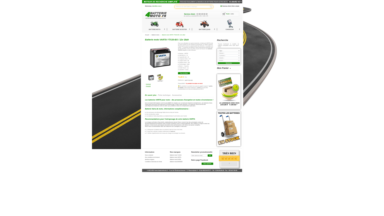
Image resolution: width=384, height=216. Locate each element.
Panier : (228, 14)
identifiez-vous (156, 6)
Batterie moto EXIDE (175, 159)
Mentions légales (149, 159)
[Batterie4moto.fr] (159, 14)
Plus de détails (184, 73)
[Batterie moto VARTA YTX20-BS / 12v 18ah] (151, 74)
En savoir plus (150, 95)
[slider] (229, 158)
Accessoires (177, 95)
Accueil (147, 35)
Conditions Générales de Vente (153, 161)
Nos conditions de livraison (152, 157)
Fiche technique (164, 95)
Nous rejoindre (207, 163)
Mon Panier (223, 68)
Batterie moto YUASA (176, 155)
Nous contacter (149, 155)
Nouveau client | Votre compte (230, 6)
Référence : (181, 80)
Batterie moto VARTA (175, 157)
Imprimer (148, 84)
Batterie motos (155, 35)
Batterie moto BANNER (176, 161)
